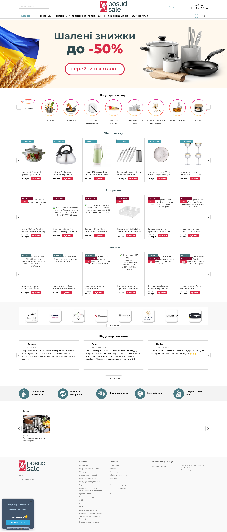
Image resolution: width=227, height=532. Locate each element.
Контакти (92, 16)
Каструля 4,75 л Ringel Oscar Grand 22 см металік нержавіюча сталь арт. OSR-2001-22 (97, 232)
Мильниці (83, 506)
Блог (100, 16)
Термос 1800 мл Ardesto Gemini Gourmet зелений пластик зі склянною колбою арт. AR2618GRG (97, 175)
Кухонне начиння (86, 493)
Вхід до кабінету (115, 465)
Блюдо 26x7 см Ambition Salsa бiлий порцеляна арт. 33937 (34, 231)
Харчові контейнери (87, 485)
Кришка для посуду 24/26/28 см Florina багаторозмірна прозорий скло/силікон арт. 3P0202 (33, 289)
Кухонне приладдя (86, 497)
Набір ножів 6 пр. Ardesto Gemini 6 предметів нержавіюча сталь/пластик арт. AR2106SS (129, 175)
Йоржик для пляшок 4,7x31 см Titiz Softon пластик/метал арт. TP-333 (192, 231)
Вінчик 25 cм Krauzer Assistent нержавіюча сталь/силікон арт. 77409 (160, 288)
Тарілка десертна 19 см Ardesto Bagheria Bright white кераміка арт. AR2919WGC (159, 175)
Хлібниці (82, 500)
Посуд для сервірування (89, 472)
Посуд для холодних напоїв (90, 481)
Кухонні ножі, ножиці (88, 475)
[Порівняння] (182, 16)
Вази (81, 503)
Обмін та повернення (76, 16)
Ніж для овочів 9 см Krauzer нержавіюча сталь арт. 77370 (65, 288)
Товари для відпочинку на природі (89, 517)
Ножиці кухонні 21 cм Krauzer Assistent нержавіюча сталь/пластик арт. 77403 (97, 289)
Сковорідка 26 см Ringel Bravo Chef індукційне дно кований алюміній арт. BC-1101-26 (66, 232)
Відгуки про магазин (139, 16)
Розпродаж (84, 465)
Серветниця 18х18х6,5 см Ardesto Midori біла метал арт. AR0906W (128, 231)
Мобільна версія (27, 479)
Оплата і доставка (56, 16)
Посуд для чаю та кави (88, 478)
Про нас (42, 16)
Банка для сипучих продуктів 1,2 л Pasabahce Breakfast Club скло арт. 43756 (160, 232)
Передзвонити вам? (176, 7)
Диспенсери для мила (88, 510)
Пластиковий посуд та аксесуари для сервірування (90, 489)
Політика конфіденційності (116, 16)
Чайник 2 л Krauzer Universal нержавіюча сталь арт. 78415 (63, 174)
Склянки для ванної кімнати (90, 513)
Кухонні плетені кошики (89, 522)
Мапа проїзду (186, 470)
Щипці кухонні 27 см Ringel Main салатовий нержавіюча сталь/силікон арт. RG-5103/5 (129, 289)
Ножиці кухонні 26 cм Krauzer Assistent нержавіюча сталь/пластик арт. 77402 (193, 289)
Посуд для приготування (89, 468)
